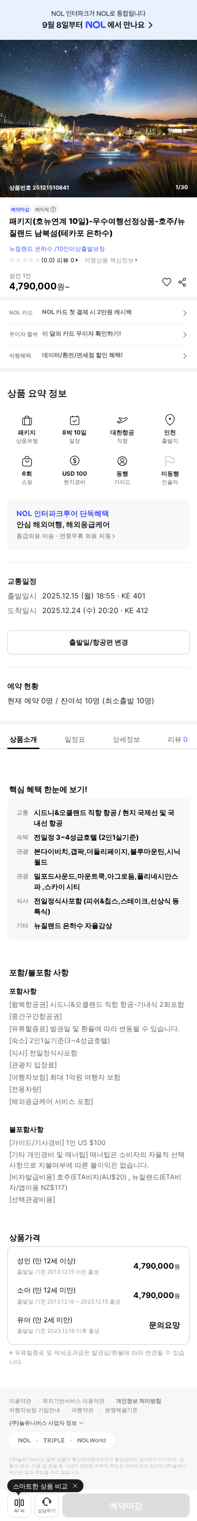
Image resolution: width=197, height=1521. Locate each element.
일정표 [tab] (75, 739)
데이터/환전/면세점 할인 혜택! (82, 355)
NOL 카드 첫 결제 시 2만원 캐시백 (87, 311)
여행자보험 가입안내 (34, 1410)
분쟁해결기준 (121, 1410)
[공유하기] (182, 282)
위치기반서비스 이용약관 (73, 1400)
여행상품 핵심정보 (109, 260)
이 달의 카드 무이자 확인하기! (81, 333)
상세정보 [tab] (126, 739)
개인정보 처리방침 (138, 1400)
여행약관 (82, 1410)
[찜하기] (166, 282)
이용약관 (20, 1400)
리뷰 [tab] (177, 739)
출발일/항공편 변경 (98, 642)
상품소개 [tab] (23, 739)
